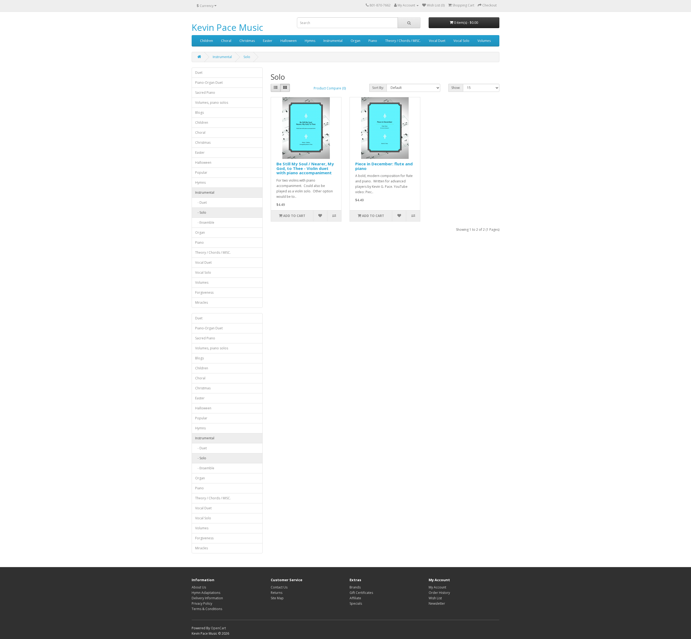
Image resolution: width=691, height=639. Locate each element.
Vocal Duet (437, 40)
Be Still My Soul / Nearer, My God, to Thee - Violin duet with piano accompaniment (305, 168)
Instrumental (333, 40)
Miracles (201, 302)
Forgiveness (204, 292)
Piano (372, 40)
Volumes (484, 40)
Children (206, 40)
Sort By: (378, 87)
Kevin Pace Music (227, 27)
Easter (267, 40)
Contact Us (279, 587)
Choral (226, 40)
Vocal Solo (461, 40)
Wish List (435, 598)
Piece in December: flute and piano (384, 166)
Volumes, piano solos (211, 102)
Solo (246, 57)
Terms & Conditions (207, 609)
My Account (437, 587)
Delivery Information (207, 598)
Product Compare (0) (330, 88)
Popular (201, 172)
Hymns (310, 40)
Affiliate (355, 598)
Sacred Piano (205, 92)
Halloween (288, 40)
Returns (276, 592)
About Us (199, 587)
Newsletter (437, 603)
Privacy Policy (202, 603)
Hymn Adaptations (206, 592)
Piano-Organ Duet (209, 82)
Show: (455, 87)
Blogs (199, 112)
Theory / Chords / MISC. (403, 40)
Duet (198, 72)
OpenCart (218, 628)
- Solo (200, 212)
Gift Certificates (361, 592)
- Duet (201, 202)
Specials (356, 603)
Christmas (247, 40)
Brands (355, 587)
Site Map (277, 598)
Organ (355, 40)
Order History (439, 592)
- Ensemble (204, 222)
